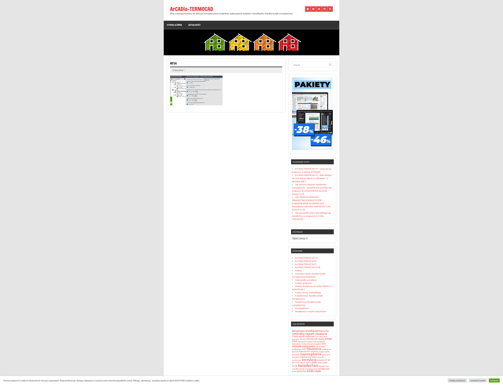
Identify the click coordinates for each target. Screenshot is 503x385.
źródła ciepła (314, 370)
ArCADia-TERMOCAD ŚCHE (307, 267)
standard (295, 357)
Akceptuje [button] (494, 380)
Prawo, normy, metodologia (308, 292)
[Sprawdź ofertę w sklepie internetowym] (312, 149)
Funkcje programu (303, 283)
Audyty (298, 270)
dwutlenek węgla (315, 338)
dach (321, 336)
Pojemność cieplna (308, 351)
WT (329, 360)
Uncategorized (302, 308)
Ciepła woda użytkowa (303, 336)
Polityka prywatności (457, 380)
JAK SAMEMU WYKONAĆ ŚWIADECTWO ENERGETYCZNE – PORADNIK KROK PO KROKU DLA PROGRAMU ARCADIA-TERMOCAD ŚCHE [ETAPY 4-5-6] (311, 203)
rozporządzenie (310, 354)
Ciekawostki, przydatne (306, 279)
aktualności (298, 330)
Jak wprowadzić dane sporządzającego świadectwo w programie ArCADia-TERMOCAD (311, 215)
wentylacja (309, 359)
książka (317, 344)
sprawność (326, 354)
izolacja (305, 344)
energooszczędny (304, 341)
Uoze (314, 356)
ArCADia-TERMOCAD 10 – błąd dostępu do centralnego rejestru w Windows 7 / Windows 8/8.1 (312, 178)
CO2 (317, 336)
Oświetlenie (314, 348)
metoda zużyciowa (303, 346)
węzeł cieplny (305, 362)
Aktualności (194, 24)
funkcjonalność (319, 341)
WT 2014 (295, 362)
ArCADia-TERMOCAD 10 (306, 257)
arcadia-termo (314, 330)
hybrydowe (296, 344)
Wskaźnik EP (322, 360)
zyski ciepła (322, 362)
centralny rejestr (303, 333)
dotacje (303, 339)
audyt (326, 330)
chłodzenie (321, 333)
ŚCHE (294, 365)
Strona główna (174, 24)
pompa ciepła (323, 351)
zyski (314, 362)
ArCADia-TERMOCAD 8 (305, 261)
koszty (311, 344)
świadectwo (308, 365)
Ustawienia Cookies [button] (477, 380)
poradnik (295, 354)
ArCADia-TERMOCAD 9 (305, 264)
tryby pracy (305, 356)
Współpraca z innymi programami (310, 311)
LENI (323, 343)
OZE (304, 349)
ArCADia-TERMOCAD (191, 9)
